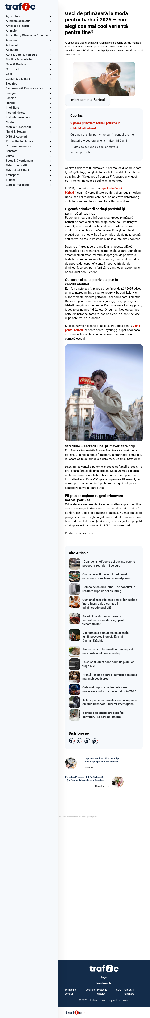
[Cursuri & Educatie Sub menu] (50, 79)
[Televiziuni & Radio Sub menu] (50, 170)
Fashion (11, 98)
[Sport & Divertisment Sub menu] (50, 161)
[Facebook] (72, 741)
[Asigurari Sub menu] (50, 50)
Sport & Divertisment (19, 160)
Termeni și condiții (70, 991)
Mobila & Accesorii (18, 127)
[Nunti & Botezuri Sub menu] (50, 132)
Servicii (10, 156)
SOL (118, 989)
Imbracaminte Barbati (87, 100)
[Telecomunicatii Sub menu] (50, 165)
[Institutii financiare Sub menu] (50, 117)
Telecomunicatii (16, 165)
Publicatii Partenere (128, 991)
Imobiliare (12, 107)
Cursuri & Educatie (18, 78)
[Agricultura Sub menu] (50, 16)
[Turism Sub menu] (50, 180)
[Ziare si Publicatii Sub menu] (50, 185)
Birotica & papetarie (19, 59)
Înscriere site (103, 983)
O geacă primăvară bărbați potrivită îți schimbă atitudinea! (95, 125)
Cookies (90, 989)
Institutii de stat (16, 112)
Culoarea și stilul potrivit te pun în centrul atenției (102, 134)
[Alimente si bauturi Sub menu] (50, 21)
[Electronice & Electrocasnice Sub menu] (50, 88)
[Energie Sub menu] (50, 93)
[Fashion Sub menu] (50, 98)
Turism (10, 180)
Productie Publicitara (19, 141)
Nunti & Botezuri (16, 131)
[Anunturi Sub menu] (50, 40)
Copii (9, 74)
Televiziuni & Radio (18, 170)
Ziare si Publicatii (17, 185)
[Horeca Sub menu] (50, 103)
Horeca (10, 103)
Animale (11, 30)
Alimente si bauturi (18, 21)
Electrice (11, 83)
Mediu (10, 122)
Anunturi (11, 40)
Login (104, 977)
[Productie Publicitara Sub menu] (50, 141)
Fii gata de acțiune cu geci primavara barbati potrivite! (94, 149)
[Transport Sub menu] (50, 175)
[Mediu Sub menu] (50, 122)
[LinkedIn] (87, 741)
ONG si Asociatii (17, 136)
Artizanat (12, 45)
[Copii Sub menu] (50, 74)
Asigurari (12, 50)
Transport (12, 175)
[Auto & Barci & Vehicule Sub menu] (50, 55)
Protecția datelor (102, 991)
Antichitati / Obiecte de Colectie (27, 35)
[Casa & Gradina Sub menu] (50, 64)
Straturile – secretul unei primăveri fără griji (98, 140)
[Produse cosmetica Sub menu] (50, 146)
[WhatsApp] (95, 741)
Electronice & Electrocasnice (24, 88)
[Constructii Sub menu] (50, 69)
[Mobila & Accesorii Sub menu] (50, 127)
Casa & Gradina (16, 64)
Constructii (13, 69)
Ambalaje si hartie (17, 26)
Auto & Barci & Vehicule (21, 54)
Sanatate (11, 151)
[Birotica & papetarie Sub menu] (50, 59)
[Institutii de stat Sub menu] (50, 112)
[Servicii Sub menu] (50, 156)
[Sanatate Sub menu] (50, 151)
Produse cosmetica (18, 146)
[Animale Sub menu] (50, 31)
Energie (11, 93)
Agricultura (13, 16)
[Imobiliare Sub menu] (50, 107)
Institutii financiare (18, 117)
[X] (79, 741)
